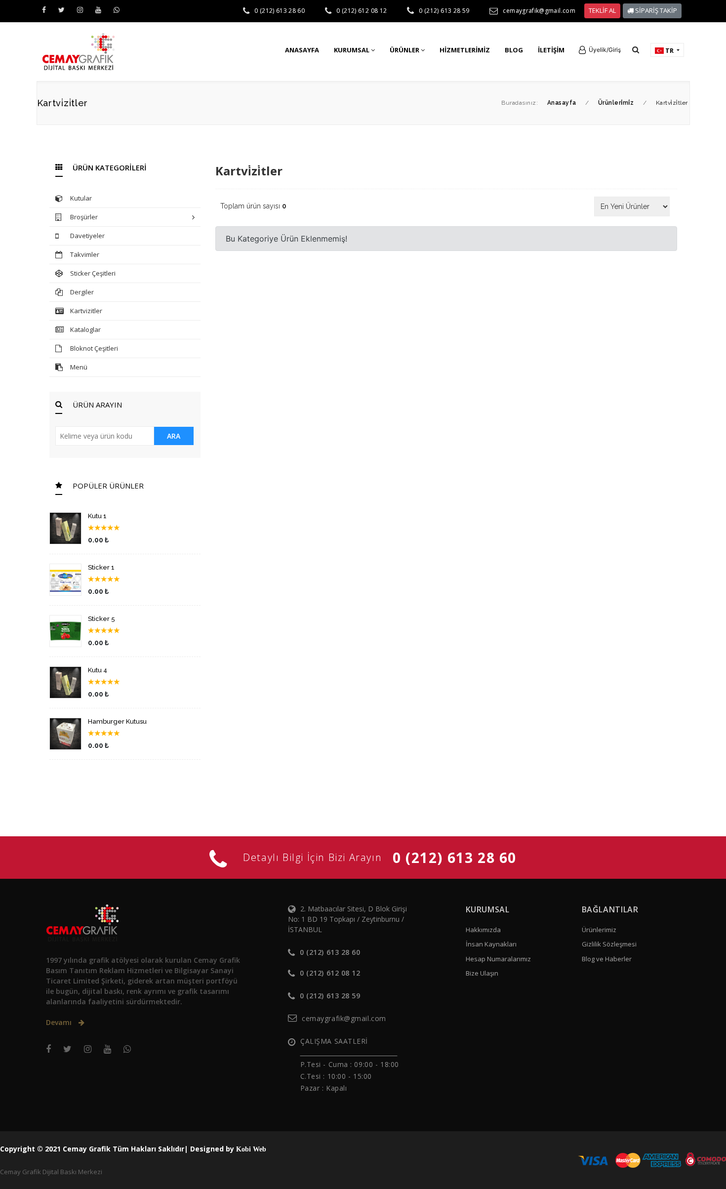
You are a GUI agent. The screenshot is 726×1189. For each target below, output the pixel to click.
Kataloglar (85, 329)
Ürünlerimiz (599, 929)
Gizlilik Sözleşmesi (609, 944)
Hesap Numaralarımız (498, 958)
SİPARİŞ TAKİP (655, 10)
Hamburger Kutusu (117, 721)
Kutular (81, 198)
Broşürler (84, 216)
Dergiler (82, 291)
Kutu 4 (97, 670)
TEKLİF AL (602, 10)
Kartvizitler (86, 310)
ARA (173, 436)
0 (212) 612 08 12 (361, 10)
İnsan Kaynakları (491, 944)
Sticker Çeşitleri (93, 273)
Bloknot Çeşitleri (94, 348)
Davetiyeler (87, 235)
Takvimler (84, 254)
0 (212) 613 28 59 (444, 10)
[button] (600, 49)
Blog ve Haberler (607, 958)
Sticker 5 (101, 618)
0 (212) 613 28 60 (279, 10)
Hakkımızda (483, 929)
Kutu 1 (97, 516)
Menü (78, 367)
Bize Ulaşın (482, 973)
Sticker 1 (101, 567)
